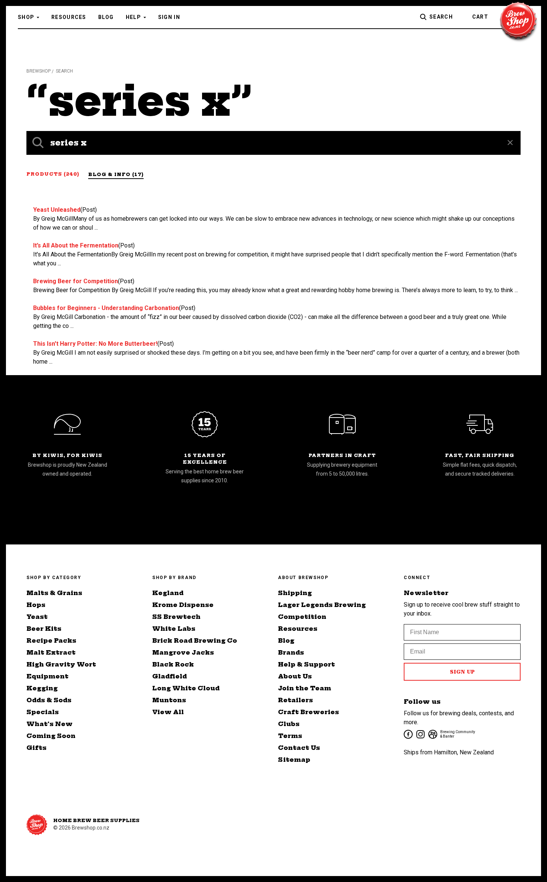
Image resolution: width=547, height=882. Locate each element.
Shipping (295, 593)
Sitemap (294, 759)
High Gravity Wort (61, 664)
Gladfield (169, 676)
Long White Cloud (186, 688)
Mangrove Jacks (183, 652)
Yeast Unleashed (56, 209)
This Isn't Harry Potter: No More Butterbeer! (95, 343)
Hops (35, 604)
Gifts (36, 747)
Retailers (295, 700)
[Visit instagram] (420, 734)
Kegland (167, 593)
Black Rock (173, 664)
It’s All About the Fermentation (75, 245)
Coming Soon (51, 735)
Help (133, 17)
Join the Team (304, 688)
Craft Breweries (308, 712)
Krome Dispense (183, 604)
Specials (42, 712)
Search (441, 17)
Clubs (289, 724)
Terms (290, 735)
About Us (295, 676)
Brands (291, 652)
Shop (26, 17)
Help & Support (306, 664)
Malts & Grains (54, 593)
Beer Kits (43, 628)
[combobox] (273, 143)
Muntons (169, 700)
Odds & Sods (48, 700)
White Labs (173, 628)
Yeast (37, 616)
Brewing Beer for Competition (75, 281)
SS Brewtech (176, 616)
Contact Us (299, 747)
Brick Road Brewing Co (194, 640)
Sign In (169, 17)
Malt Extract (51, 652)
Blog (106, 17)
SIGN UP (462, 672)
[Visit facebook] (408, 734)
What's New (49, 724)
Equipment (47, 676)
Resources (68, 17)
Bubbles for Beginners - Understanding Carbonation (106, 307)
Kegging (42, 688)
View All (168, 712)
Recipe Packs (51, 640)
